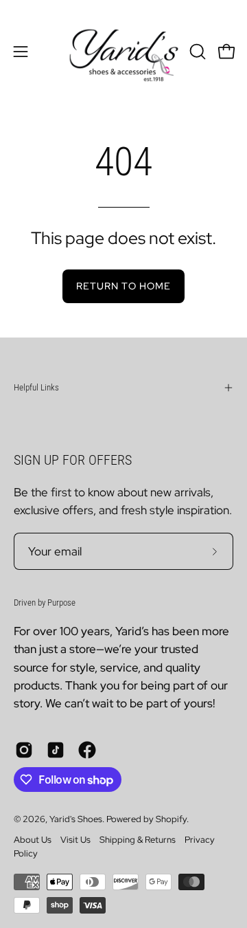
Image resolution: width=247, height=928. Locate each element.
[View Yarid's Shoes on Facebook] (87, 750)
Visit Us (75, 840)
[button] (196, 51)
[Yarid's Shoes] (124, 51)
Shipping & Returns (137, 840)
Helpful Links (36, 387)
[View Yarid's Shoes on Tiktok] (55, 750)
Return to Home (123, 285)
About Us (32, 840)
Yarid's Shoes (75, 819)
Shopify (171, 819)
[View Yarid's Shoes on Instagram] (24, 750)
